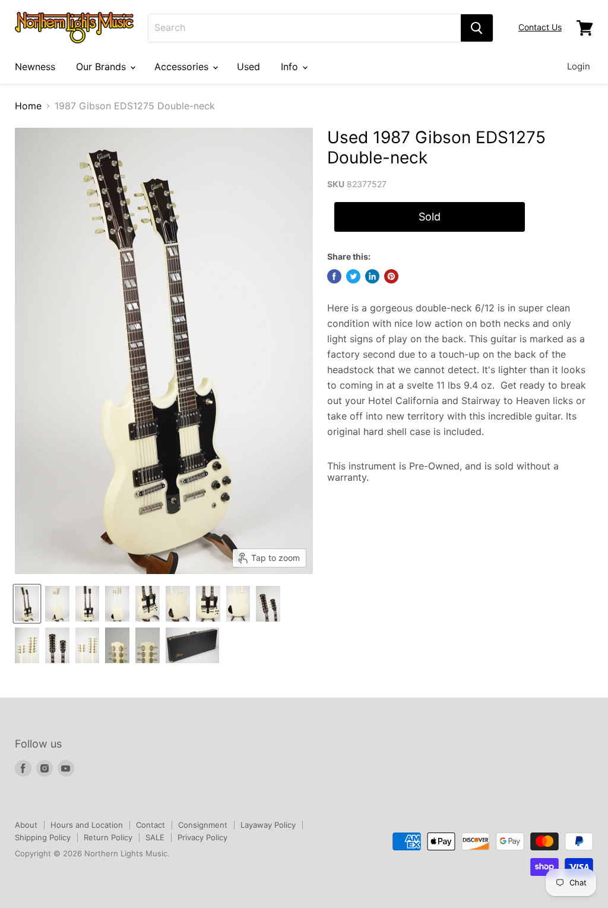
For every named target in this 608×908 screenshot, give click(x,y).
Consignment (202, 825)
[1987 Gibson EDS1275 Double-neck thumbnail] (27, 604)
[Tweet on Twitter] (353, 276)
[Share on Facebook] (334, 276)
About (26, 825)
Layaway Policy (268, 825)
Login (578, 66)
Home (28, 105)
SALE (154, 837)
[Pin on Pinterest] (391, 276)
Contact (150, 825)
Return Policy (108, 837)
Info (291, 66)
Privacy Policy (202, 837)
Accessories (182, 66)
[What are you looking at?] (477, 28)
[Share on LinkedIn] (372, 276)
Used (248, 66)
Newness (35, 66)
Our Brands (102, 66)
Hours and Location (86, 825)
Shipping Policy (43, 837)
